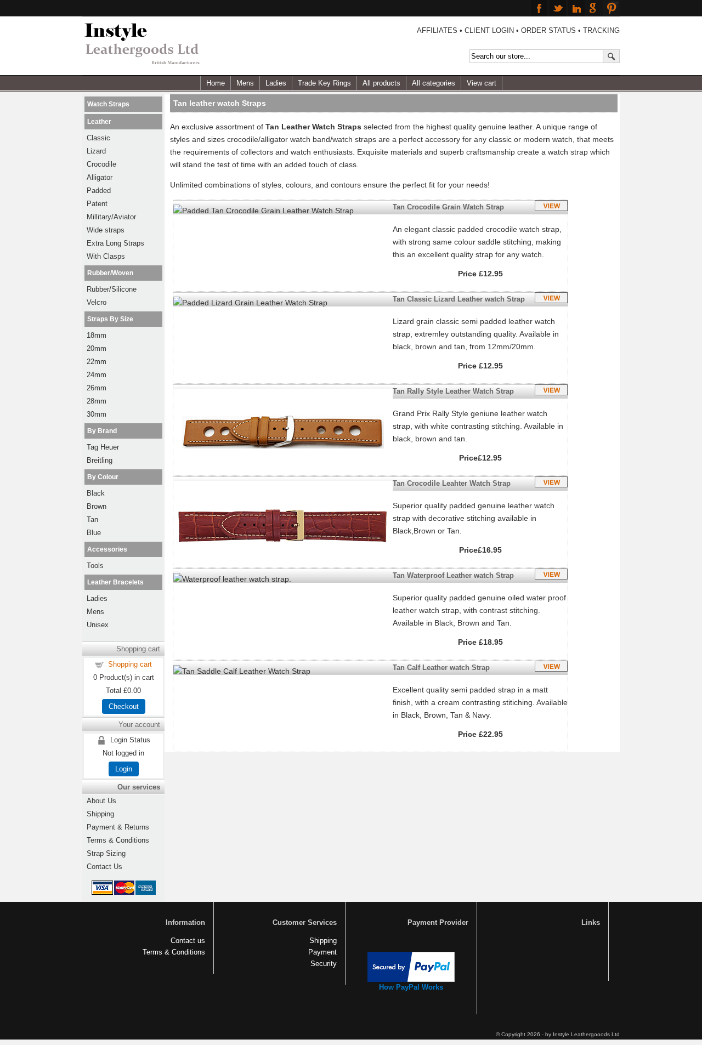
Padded (99, 190)
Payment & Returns (118, 827)
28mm (96, 401)
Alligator (99, 177)
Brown (96, 506)
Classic (98, 138)
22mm (96, 361)
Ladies (275, 83)
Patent (97, 204)
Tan (92, 519)
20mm (96, 348)
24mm (96, 375)
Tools (95, 565)
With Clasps (106, 256)
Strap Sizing (106, 853)
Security (323, 963)
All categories (433, 83)
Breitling (99, 460)
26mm (96, 388)
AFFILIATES (437, 30)
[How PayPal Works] (411, 979)
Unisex (98, 625)
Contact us (188, 940)
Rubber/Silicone (112, 289)
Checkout (124, 706)
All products (381, 83)
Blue (94, 533)
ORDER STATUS (548, 30)
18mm (96, 335)
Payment (322, 952)
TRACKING (601, 30)
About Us (101, 801)
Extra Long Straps (115, 243)
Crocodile (101, 164)
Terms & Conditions (118, 840)
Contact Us (104, 866)
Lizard (96, 151)
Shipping (100, 814)
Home (215, 83)
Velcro (96, 302)
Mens (245, 83)
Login (123, 769)
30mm (96, 414)
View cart (481, 83)
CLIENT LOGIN (489, 30)
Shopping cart (130, 664)
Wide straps (105, 230)
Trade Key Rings (324, 83)
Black (96, 493)
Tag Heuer (103, 447)
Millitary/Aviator (111, 217)
